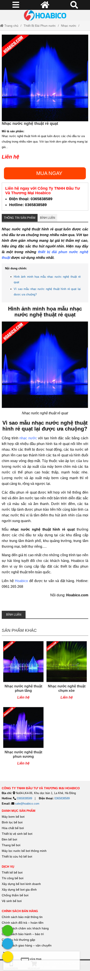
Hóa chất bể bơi (13, 828)
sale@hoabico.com (27, 803)
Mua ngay (49, 173)
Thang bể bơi (11, 845)
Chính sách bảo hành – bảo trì (23, 934)
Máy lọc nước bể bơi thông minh (24, 851)
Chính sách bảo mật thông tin (22, 917)
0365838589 (24, 798)
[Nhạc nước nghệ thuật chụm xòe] (66, 672)
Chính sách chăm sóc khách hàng (25, 928)
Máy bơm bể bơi (13, 816)
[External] (7, 930)
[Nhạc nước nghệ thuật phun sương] (23, 738)
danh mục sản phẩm (18, 810)
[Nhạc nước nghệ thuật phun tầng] (23, 672)
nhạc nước (28, 438)
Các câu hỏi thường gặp (18, 939)
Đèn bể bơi (9, 839)
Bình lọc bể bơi (12, 822)
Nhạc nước (68, 25)
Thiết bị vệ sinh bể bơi (17, 833)
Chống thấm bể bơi (15, 895)
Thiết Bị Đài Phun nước (40, 25)
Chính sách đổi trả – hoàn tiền (22, 922)
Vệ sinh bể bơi (12, 901)
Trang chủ (10, 25)
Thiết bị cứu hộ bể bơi (17, 856)
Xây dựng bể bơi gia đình (19, 889)
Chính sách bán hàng (20, 911)
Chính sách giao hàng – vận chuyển (27, 945)
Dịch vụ (8, 866)
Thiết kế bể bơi (12, 872)
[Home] (45, 15)
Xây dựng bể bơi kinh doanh (21, 884)
